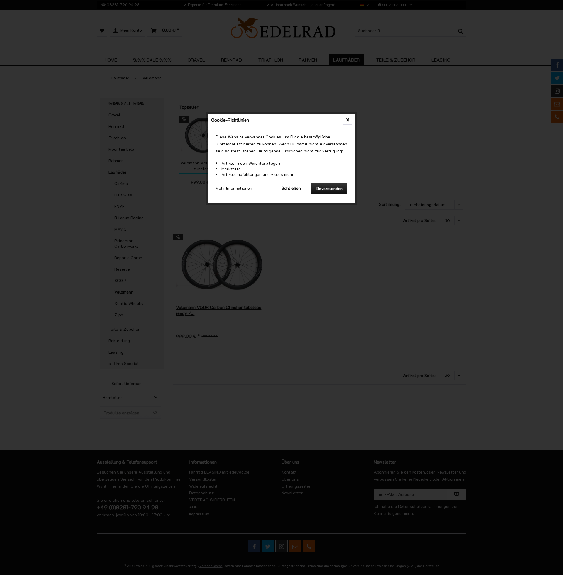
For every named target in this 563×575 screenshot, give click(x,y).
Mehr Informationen (234, 188)
